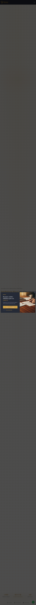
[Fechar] (35, 292)
